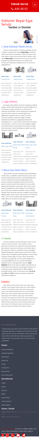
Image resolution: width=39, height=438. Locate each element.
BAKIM (3, 387)
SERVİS (3, 394)
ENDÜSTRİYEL (5, 371)
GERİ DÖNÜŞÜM (6, 401)
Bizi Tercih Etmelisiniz (8, 429)
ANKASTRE (4, 360)
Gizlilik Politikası (5, 405)
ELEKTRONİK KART (7, 375)
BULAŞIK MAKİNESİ (7, 349)
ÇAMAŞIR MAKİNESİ (7, 353)
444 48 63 (21, 9)
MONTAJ (4, 390)
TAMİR (3, 383)
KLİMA (3, 364)
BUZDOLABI (5, 357)
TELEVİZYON (5, 368)
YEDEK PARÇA (5, 398)
